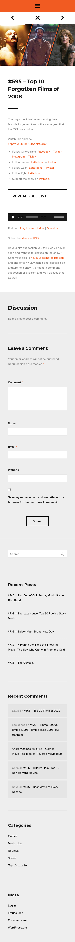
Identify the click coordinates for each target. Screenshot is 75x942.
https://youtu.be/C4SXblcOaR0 (27, 143)
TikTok (32, 156)
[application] (37, 216)
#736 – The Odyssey (21, 662)
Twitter (57, 151)
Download (53, 228)
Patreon (44, 178)
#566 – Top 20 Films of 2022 (42, 710)
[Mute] (51, 211)
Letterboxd (38, 162)
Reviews (13, 850)
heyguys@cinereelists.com (48, 257)
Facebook (43, 151)
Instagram (18, 156)
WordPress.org (17, 927)
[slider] (59, 216)
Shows (12, 858)
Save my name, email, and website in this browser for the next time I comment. (36, 500)
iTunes (26, 238)
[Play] (13, 217)
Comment (14, 382)
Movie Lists (15, 843)
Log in (12, 905)
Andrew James (21, 748)
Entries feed (15, 912)
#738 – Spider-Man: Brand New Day (31, 631)
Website (13, 469)
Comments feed (18, 920)
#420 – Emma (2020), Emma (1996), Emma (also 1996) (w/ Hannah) (35, 729)
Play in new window (32, 228)
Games (12, 836)
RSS (36, 238)
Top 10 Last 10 (17, 865)
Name (12, 423)
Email (11, 446)
